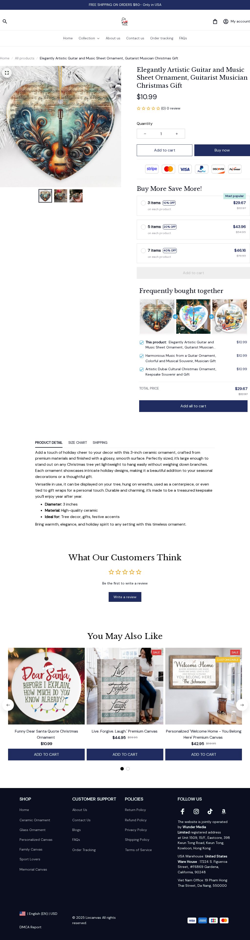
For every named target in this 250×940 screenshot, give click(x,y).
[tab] (122, 768)
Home (5, 58)
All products (24, 58)
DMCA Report (31, 927)
